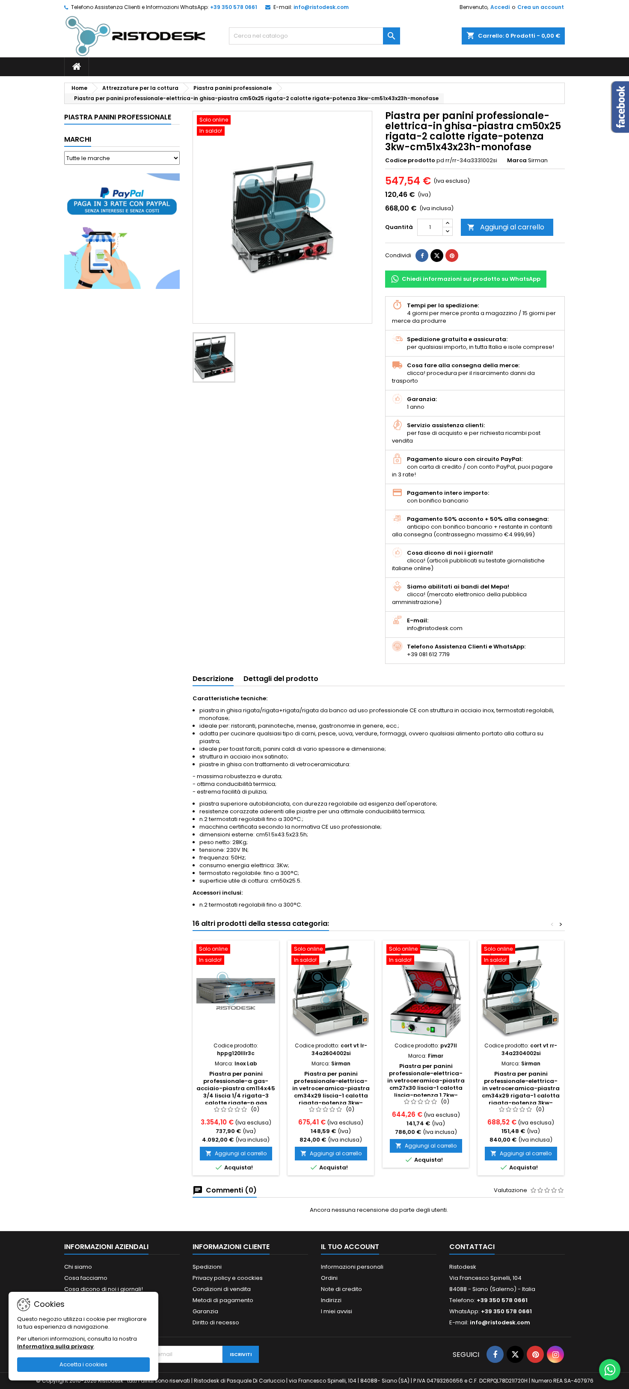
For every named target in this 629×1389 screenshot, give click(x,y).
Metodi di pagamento (223, 1300)
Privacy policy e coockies (228, 1278)
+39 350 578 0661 (233, 7)
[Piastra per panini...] (235, 991)
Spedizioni (207, 1267)
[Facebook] (495, 1354)
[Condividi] (421, 255)
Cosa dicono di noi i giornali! (103, 1289)
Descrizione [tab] (213, 679)
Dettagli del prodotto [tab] (280, 679)
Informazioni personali (352, 1267)
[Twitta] (436, 255)
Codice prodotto (410, 160)
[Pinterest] (451, 255)
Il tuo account (350, 1247)
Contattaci (472, 1247)
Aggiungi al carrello (505, 227)
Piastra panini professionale (117, 117)
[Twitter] (515, 1354)
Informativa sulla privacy (55, 1346)
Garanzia (205, 1311)
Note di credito (341, 1289)
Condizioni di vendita (222, 1289)
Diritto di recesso (216, 1322)
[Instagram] (555, 1354)
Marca (517, 160)
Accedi (500, 7)
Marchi (77, 139)
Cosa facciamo (85, 1278)
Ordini (329, 1278)
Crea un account (540, 7)
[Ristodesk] (135, 36)
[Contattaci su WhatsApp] (609, 1369)
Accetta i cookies (83, 1364)
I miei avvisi (336, 1311)
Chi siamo (78, 1267)
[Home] (77, 66)
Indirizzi (331, 1300)
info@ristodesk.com (321, 7)
